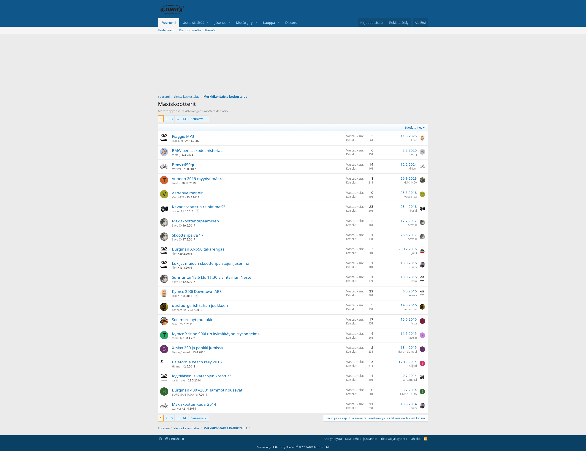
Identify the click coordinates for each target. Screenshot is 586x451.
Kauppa (269, 22)
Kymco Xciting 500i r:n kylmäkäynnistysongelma (216, 333)
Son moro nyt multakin (193, 319)
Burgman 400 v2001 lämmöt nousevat (207, 390)
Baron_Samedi (181, 352)
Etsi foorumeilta (190, 30)
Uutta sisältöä (193, 22)
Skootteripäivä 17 (187, 235)
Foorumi (168, 22)
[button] (208, 22)
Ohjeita (416, 439)
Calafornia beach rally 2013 (197, 362)
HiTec (413, 140)
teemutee (178, 338)
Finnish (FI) (176, 439)
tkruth (175, 183)
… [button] (177, 119)
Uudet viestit (167, 30)
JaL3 (414, 253)
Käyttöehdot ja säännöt (361, 439)
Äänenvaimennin (188, 192)
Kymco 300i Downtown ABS (197, 291)
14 (184, 119)
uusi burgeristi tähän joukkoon (200, 305)
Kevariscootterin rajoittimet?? (198, 206)
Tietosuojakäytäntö (394, 439)
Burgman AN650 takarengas (198, 249)
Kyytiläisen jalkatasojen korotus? (201, 375)
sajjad (413, 366)
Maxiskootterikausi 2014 (194, 404)
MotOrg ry (244, 22)
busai (175, 211)
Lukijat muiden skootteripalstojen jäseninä (210, 263)
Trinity (413, 267)
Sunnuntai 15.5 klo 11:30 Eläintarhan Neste (211, 277)
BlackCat (177, 141)
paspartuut (179, 310)
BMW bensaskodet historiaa (197, 150)
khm (174, 254)
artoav (413, 295)
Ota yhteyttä (333, 439)
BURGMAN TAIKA (183, 395)
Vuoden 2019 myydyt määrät (198, 178)
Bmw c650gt (183, 164)
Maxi (175, 324)
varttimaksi (179, 380)
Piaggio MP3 (183, 136)
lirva (414, 323)
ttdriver (176, 169)
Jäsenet (220, 22)
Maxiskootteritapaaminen (195, 221)
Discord (291, 22)
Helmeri (177, 366)
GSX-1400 (410, 182)
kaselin (412, 338)
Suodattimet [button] (413, 127)
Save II (176, 225)
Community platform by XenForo (293, 447)
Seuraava (197, 119)
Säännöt (210, 30)
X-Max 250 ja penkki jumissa (197, 347)
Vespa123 (178, 197)
